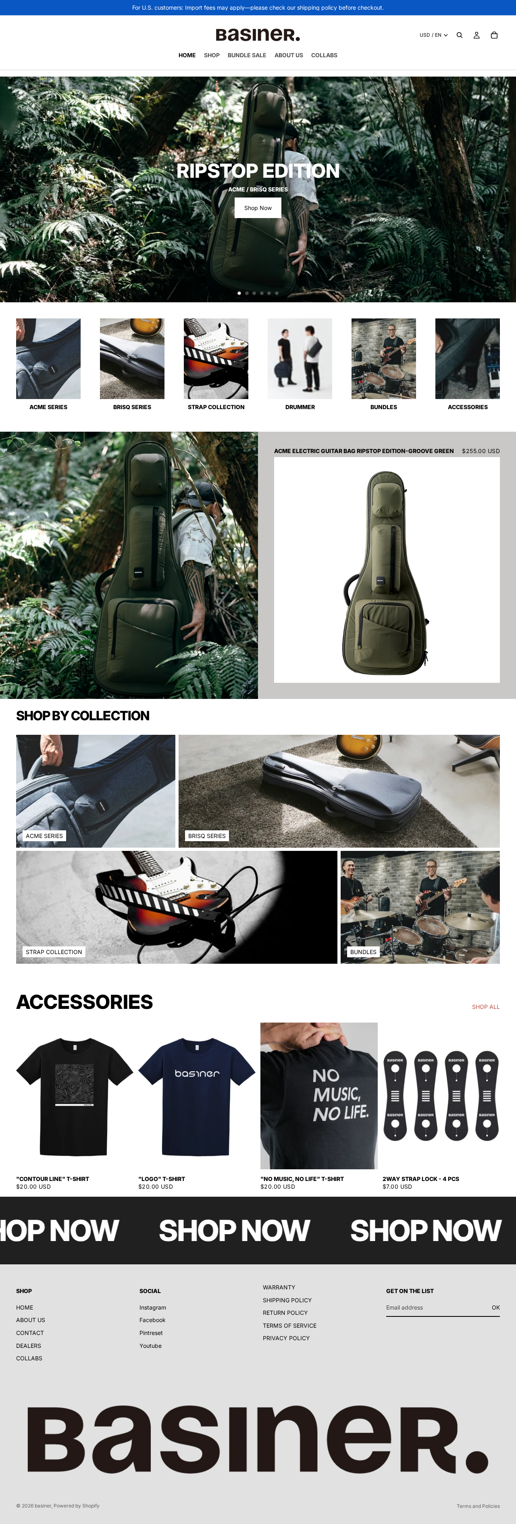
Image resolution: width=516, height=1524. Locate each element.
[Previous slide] (13, 189)
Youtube (150, 1345)
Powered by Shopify (77, 1506)
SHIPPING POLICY (287, 1299)
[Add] (487, 670)
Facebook (152, 1319)
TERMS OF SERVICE (289, 1325)
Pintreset (151, 1332)
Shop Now (258, 207)
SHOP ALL (486, 1006)
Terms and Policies (478, 1506)
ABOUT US (30, 1319)
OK (496, 1307)
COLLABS (29, 1358)
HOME (24, 1307)
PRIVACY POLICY (286, 1338)
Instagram (152, 1307)
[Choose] (121, 1157)
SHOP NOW (178, 1230)
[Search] (459, 35)
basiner (43, 1506)
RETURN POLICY (285, 1312)
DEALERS (28, 1345)
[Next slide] (503, 189)
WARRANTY (279, 1287)
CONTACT (30, 1332)
